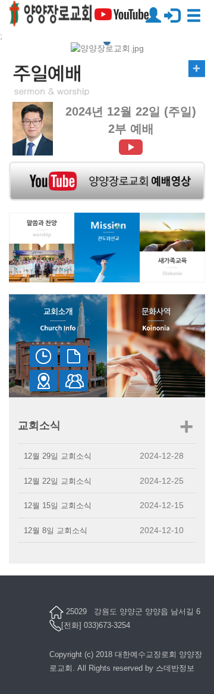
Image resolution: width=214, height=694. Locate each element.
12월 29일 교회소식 (58, 456)
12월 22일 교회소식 (58, 481)
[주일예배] (107, 80)
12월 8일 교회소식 (55, 530)
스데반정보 (175, 668)
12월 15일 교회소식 (58, 505)
